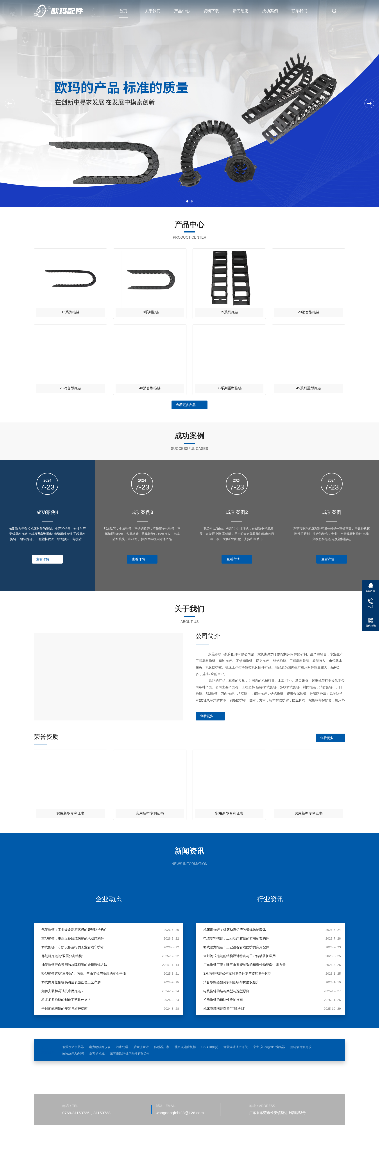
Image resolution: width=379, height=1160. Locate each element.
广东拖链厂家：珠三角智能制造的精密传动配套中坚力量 (244, 965)
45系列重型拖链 (308, 388)
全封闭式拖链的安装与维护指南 (64, 1008)
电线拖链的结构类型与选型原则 (226, 991)
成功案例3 (142, 512)
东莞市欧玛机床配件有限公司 (130, 1053)
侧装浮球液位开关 (235, 1047)
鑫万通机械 (97, 1053)
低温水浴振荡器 (73, 1047)
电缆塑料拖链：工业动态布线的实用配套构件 (236, 938)
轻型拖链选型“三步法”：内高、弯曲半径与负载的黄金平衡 (83, 973)
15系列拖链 (70, 312)
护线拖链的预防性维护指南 (223, 1000)
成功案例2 (237, 512)
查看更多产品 (186, 405)
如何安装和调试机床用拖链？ (62, 991)
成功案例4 (47, 512)
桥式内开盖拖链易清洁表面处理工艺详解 (71, 982)
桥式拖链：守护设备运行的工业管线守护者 (72, 947)
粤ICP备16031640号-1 (162, 1139)
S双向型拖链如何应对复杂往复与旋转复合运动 (237, 973)
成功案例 (270, 11)
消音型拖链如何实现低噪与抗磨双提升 (231, 982)
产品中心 (182, 11)
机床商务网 (56, 1146)
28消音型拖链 (70, 388)
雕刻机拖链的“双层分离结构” (62, 956)
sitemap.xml (92, 1146)
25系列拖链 (229, 312)
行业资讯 (270, 899)
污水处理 (122, 1047)
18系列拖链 (150, 312)
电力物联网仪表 (100, 1047)
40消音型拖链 (150, 388)
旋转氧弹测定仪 (301, 1047)
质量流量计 (141, 1047)
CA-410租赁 (209, 1047)
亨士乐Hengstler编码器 (269, 1047)
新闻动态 (240, 11)
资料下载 (211, 11)
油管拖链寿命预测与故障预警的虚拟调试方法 (74, 965)
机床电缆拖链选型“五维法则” (224, 1008)
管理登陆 (74, 1146)
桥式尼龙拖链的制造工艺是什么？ (66, 1000)
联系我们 (299, 11)
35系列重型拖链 (229, 388)
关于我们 (153, 11)
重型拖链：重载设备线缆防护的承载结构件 (72, 938)
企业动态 (108, 899)
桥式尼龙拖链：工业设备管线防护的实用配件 (236, 947)
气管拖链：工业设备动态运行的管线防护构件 (74, 929)
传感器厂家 (161, 1047)
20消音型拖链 (308, 312)
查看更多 (206, 716)
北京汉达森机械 (185, 1047)
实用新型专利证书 (70, 813)
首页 (123, 11)
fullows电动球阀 (73, 1053)
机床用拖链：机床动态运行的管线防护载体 (234, 929)
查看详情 (42, 559)
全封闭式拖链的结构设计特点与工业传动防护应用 (239, 956)
